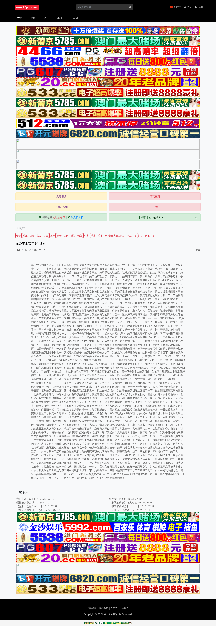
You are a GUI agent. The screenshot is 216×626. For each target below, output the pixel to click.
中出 (86, 235)
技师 (52, 235)
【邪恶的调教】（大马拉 (123, 502)
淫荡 (73, 235)
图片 (46, 18)
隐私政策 (103, 608)
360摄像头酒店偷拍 (114, 235)
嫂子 (59, 235)
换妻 (140, 235)
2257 (114, 608)
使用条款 (92, 608)
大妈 (66, 235)
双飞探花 (149, 235)
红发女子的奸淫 (118, 498)
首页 (19, 18)
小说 (59, 18)
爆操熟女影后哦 (25, 502)
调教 (32, 235)
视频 (33, 18)
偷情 (18, 235)
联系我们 (124, 608)
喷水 (93, 235)
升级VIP (74, 18)
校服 (25, 235)
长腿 (79, 235)
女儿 (39, 235)
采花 (100, 235)
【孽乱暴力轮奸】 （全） (31, 510)
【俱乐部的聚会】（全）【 (124, 506)
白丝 (45, 235)
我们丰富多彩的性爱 (27, 498)
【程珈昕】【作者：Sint (122, 510)
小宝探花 (131, 235)
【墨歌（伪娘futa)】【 (29, 506)
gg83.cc (158, 217)
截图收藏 (53, 217)
